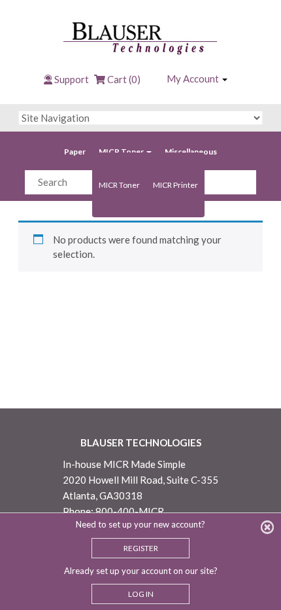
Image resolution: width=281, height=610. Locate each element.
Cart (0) (122, 79)
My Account (194, 78)
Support (71, 79)
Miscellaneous (191, 151)
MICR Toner (122, 151)
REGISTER (141, 548)
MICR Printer (175, 185)
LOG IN (141, 594)
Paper (75, 151)
